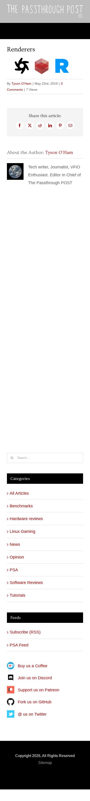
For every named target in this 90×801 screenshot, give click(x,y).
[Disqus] (45, 245)
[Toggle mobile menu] (80, 15)
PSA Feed (19, 645)
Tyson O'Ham (21, 83)
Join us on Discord (35, 678)
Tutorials (17, 595)
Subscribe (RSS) (25, 632)
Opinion (17, 557)
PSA (14, 570)
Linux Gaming (22, 531)
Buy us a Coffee (32, 666)
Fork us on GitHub (34, 702)
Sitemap (45, 763)
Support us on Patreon (38, 690)
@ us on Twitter (32, 714)
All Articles (19, 493)
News (15, 544)
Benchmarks (21, 506)
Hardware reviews (26, 518)
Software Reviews (26, 582)
